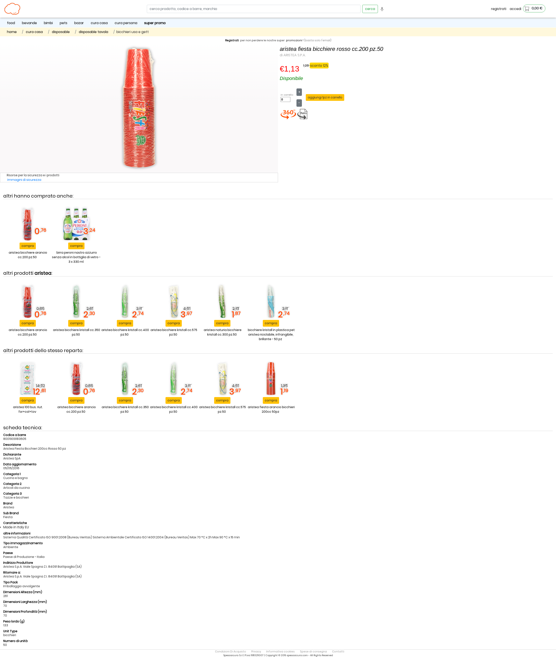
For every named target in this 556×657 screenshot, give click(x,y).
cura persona (126, 22)
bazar (79, 22)
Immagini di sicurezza (24, 180)
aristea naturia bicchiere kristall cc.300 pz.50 (223, 332)
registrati (498, 8)
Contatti (338, 651)
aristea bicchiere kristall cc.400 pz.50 (125, 332)
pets (63, 22)
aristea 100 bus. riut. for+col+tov (28, 409)
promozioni (294, 40)
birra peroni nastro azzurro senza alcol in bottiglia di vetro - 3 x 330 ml (76, 257)
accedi (515, 8)
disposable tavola (93, 31)
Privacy (256, 651)
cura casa (99, 22)
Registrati (232, 40)
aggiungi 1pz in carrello (325, 97)
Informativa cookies (280, 651)
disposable (61, 31)
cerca (370, 8)
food (11, 22)
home (12, 31)
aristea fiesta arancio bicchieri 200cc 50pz (271, 409)
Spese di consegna (313, 651)
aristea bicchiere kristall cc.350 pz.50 (76, 332)
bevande (29, 22)
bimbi (48, 22)
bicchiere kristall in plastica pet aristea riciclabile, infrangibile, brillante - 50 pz (271, 334)
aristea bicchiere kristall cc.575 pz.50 (174, 332)
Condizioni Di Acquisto (230, 651)
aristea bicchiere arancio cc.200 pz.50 (28, 254)
